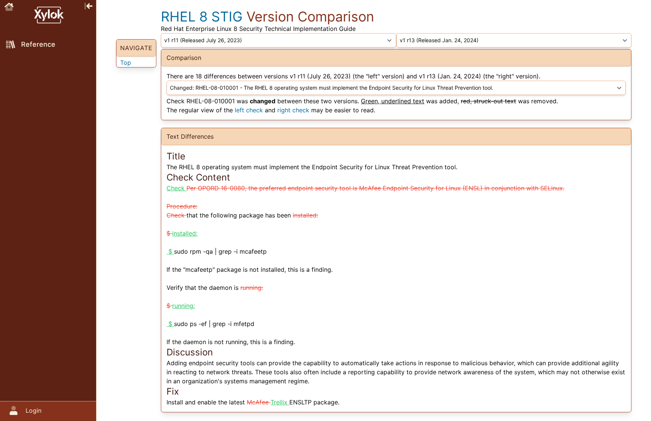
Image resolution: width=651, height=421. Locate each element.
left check (249, 110)
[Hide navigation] (88, 5)
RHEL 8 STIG (202, 16)
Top (125, 62)
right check (293, 110)
